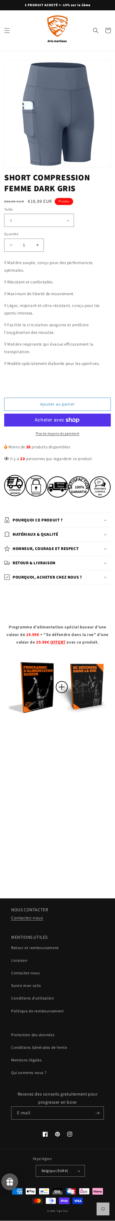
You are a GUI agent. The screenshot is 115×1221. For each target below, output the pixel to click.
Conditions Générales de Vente (39, 1047)
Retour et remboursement (35, 947)
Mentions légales (26, 1059)
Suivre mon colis (26, 985)
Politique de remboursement (37, 1010)
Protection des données (32, 1034)
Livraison (19, 960)
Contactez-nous (27, 918)
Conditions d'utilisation (32, 998)
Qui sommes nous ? (28, 1072)
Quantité (11, 234)
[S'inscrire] (97, 1113)
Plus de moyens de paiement (58, 433)
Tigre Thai (62, 1210)
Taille (8, 209)
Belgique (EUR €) (55, 1170)
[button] (7, 30)
